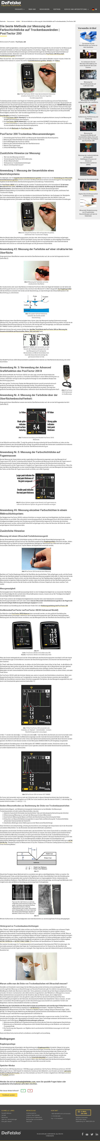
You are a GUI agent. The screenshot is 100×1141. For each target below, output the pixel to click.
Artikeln (49, 60)
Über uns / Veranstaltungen (9, 1119)
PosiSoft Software (6, 1113)
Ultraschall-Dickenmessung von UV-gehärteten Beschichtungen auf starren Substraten (88, 213)
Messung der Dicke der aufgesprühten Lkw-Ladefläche (88, 101)
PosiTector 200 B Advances (21, 613)
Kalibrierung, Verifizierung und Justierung (88, 117)
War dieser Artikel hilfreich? (9, 1091)
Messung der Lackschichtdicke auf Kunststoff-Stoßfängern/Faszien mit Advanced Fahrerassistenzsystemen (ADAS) (88, 160)
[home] (11, 3)
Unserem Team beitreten (33, 1115)
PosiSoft (5, 1075)
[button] (20, 9)
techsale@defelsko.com (25, 1082)
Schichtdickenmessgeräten (37, 60)
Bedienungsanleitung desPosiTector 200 (54, 605)
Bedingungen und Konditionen (34, 1119)
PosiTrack (29, 1121)
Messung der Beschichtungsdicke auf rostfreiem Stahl (88, 84)
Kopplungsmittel (49, 541)
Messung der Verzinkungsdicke (88, 179)
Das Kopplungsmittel (64, 289)
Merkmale (15, 128)
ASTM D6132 (34, 1007)
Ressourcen (44, 9)
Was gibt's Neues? (6, 1121)
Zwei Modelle (4, 115)
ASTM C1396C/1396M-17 (23, 941)
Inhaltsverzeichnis (31, 1113)
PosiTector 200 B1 (8, 184)
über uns (32, 9)
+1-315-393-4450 (55, 1116)
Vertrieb (56, 9)
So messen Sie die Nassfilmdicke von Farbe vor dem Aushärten (88, 45)
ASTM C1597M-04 (6, 941)
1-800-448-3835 (55, 1113)
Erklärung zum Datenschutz (34, 1117)
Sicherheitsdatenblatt (39, 1057)
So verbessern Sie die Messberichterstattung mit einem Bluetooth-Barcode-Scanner (88, 64)
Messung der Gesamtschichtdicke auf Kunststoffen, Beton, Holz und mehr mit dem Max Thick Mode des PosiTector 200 (88, 137)
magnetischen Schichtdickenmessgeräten (27, 178)
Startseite (3, 21)
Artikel (18, 21)
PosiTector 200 (11, 117)
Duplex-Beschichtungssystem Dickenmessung (88, 195)
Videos (57, 60)
